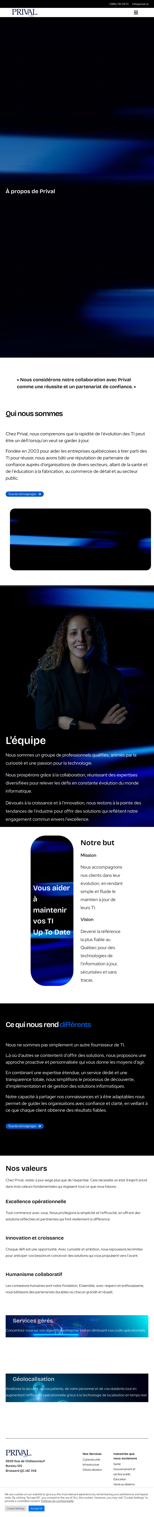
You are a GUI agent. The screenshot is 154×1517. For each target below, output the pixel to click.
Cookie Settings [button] (15, 1508)
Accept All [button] (36, 1508)
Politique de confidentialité (57, 1501)
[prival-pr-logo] (25, 10)
